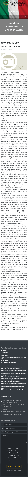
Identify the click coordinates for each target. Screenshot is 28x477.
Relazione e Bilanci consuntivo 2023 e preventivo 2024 (14, 405)
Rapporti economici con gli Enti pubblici (14, 411)
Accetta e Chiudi (14, 467)
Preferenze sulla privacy (14, 470)
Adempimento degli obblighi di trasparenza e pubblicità (12, 401)
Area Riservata (14, 11)
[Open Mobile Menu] (2, 16)
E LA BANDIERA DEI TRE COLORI (12, 414)
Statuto (5, 409)
